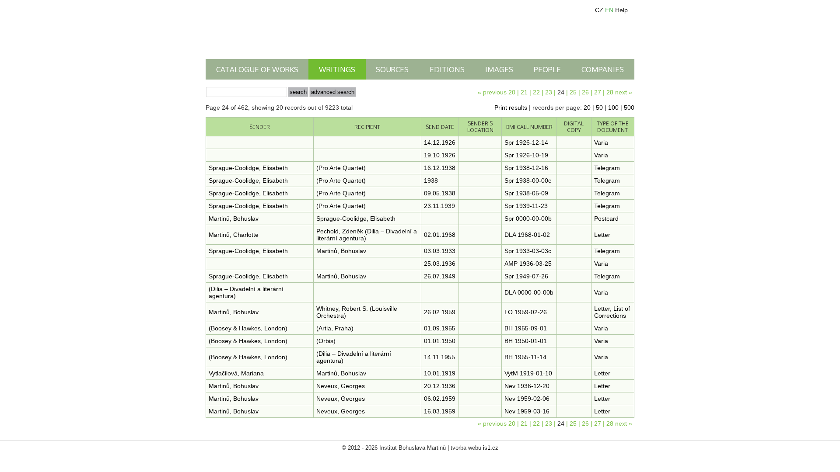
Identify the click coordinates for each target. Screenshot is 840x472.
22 (536, 92)
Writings (337, 69)
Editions (447, 69)
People (547, 69)
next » (623, 92)
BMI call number (529, 127)
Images (499, 69)
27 (597, 92)
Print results (510, 107)
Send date (440, 127)
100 (613, 107)
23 (548, 92)
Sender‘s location (480, 126)
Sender (259, 127)
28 (609, 92)
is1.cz (490, 448)
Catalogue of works (257, 69)
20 (511, 92)
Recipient (367, 127)
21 (524, 92)
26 (585, 92)
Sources (392, 69)
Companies (602, 69)
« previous (492, 92)
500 (629, 107)
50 (599, 107)
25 (573, 92)
